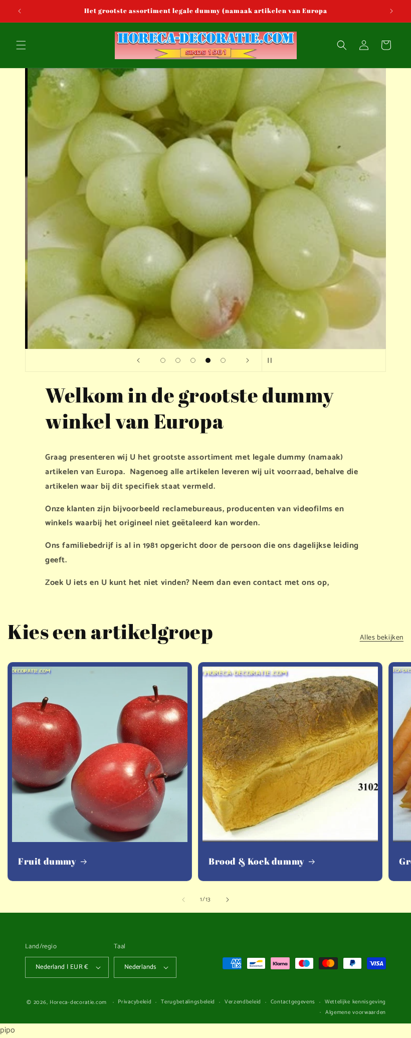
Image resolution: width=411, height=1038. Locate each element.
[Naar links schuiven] (183, 900)
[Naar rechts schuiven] (228, 900)
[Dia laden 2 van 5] (177, 360)
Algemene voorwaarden (355, 1012)
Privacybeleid (134, 1001)
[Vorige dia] (138, 360)
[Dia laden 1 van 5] (162, 360)
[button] (21, 45)
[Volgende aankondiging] (391, 11)
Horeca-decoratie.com (78, 1002)
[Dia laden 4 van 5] (208, 360)
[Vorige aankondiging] (20, 11)
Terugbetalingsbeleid (188, 1001)
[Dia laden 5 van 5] (223, 360)
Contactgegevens (293, 1001)
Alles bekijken (381, 638)
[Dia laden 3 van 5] (192, 360)
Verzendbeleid (243, 1001)
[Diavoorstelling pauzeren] (273, 360)
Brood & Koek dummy (257, 861)
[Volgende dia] (248, 360)
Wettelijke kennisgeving (355, 1001)
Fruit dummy (47, 861)
